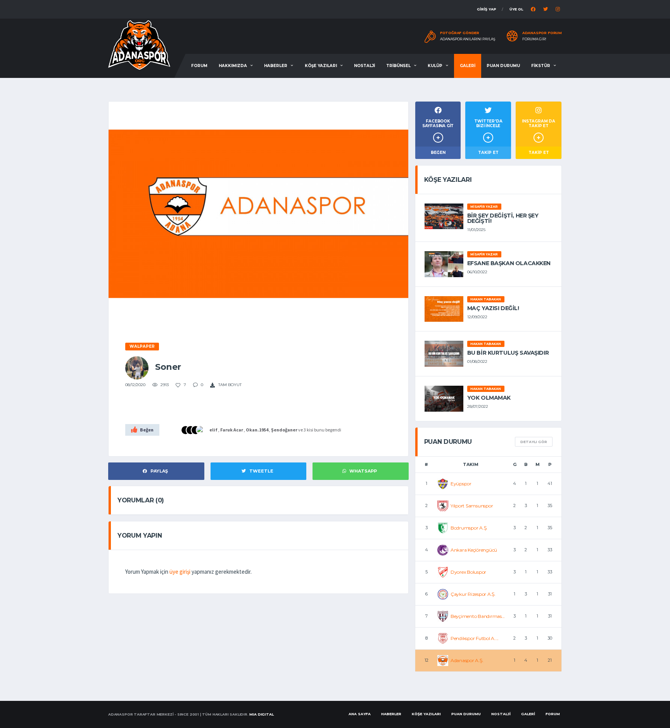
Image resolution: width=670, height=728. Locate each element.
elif (213, 430)
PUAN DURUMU (503, 65)
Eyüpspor (461, 483)
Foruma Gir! (534, 39)
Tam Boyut (229, 384)
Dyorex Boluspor (468, 572)
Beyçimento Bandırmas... (478, 616)
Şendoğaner (284, 430)
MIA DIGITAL (261, 714)
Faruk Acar (231, 430)
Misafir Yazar (484, 207)
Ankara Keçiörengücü (474, 550)
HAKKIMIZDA (233, 65)
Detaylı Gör (533, 442)
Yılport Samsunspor (472, 506)
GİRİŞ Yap (486, 9)
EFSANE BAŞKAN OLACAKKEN (509, 263)
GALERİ (467, 65)
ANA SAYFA (360, 714)
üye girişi (179, 571)
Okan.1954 (257, 430)
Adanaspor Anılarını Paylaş (468, 39)
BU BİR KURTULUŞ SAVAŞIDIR (508, 352)
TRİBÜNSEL (398, 65)
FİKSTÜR (540, 65)
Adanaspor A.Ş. (467, 660)
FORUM (199, 65)
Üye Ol (516, 9)
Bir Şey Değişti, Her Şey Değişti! (503, 218)
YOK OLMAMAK (489, 397)
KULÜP (435, 65)
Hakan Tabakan (485, 299)
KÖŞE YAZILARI (321, 65)
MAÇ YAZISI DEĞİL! (493, 308)
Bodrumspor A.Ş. (469, 528)
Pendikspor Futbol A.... (475, 638)
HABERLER (275, 65)
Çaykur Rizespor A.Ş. (473, 594)
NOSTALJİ (364, 65)
